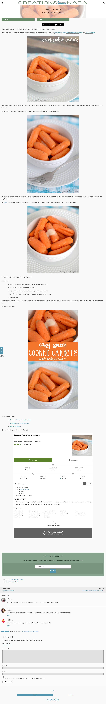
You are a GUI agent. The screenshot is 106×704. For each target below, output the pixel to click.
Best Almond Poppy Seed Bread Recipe (92, 590)
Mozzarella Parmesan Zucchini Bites (20, 420)
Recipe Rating (6, 643)
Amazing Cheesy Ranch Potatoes (19, 423)
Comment (5, 649)
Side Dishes (20, 579)
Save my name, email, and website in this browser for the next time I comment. (23, 678)
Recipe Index (13, 579)
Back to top (53, 690)
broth (5, 202)
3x (90, 484)
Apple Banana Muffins (8, 590)
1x (84, 484)
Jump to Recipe (48, 25)
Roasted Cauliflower (15, 426)
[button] (104, 3)
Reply (8, 605)
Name (4, 666)
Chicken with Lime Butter (61, 32)
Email (4, 671)
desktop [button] (71, 695)
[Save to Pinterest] (1, 352)
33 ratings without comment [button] (30, 631)
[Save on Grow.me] (72, 19)
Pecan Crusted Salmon (75, 32)
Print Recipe (60, 25)
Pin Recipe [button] (74, 460)
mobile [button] (35, 695)
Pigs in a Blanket (90, 32)
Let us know (52, 534)
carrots (8, 581)
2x (87, 484)
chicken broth (24, 489)
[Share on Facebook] (1, 348)
